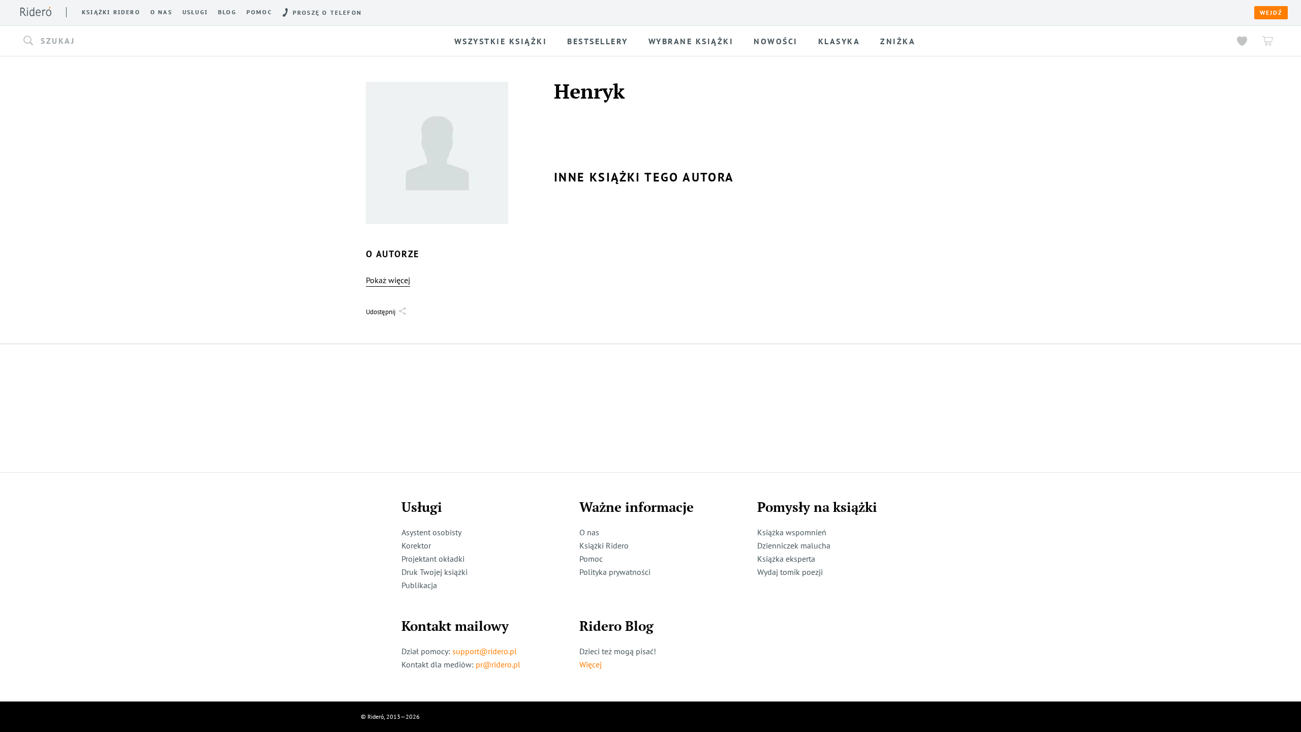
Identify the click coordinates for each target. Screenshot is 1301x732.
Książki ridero (111, 12)
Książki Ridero (604, 545)
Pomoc (259, 12)
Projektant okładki (432, 559)
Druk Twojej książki (434, 572)
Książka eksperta (786, 559)
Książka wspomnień (791, 532)
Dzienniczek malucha (793, 545)
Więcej (590, 664)
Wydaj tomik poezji (790, 572)
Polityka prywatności (614, 572)
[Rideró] (35, 11)
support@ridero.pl (484, 651)
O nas (161, 12)
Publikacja (419, 585)
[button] (183, 41)
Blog (227, 12)
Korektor (416, 545)
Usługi (195, 12)
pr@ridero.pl (498, 664)
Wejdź (1271, 12)
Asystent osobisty (431, 532)
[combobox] (183, 41)
